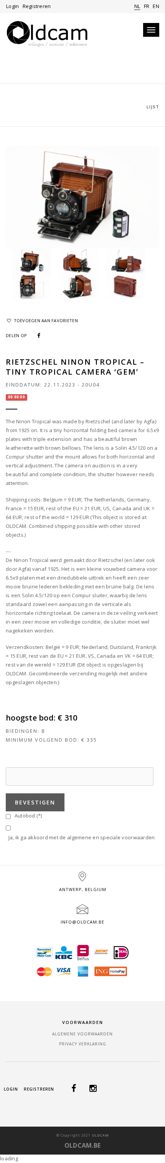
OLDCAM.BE (82, 1145)
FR (147, 6)
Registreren (37, 6)
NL (137, 6)
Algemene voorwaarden (82, 1034)
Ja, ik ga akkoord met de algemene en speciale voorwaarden (80, 837)
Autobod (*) (27, 815)
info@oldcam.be (82, 922)
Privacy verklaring (82, 1044)
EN (156, 6)
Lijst (153, 107)
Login (12, 6)
